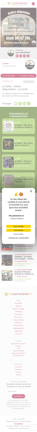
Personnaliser (18, 234)
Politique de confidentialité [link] (18, 238)
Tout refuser (18, 230)
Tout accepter (18, 226)
